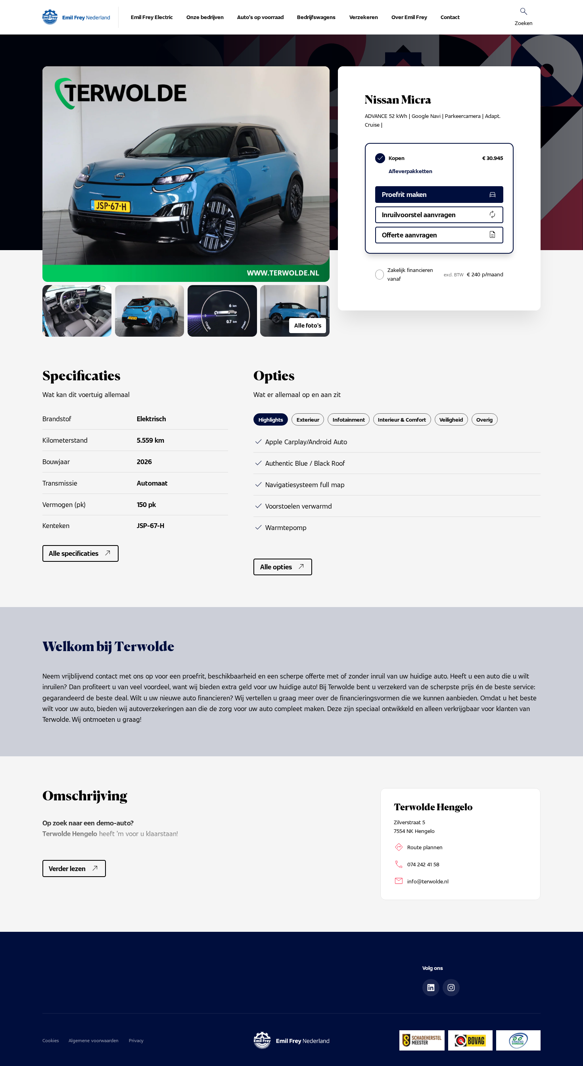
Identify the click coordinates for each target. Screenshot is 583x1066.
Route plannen (425, 847)
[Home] (76, 17)
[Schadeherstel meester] (422, 1040)
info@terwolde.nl (428, 881)
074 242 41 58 (423, 864)
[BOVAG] (470, 1040)
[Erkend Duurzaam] (518, 1040)
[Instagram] (451, 987)
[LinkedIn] (430, 987)
